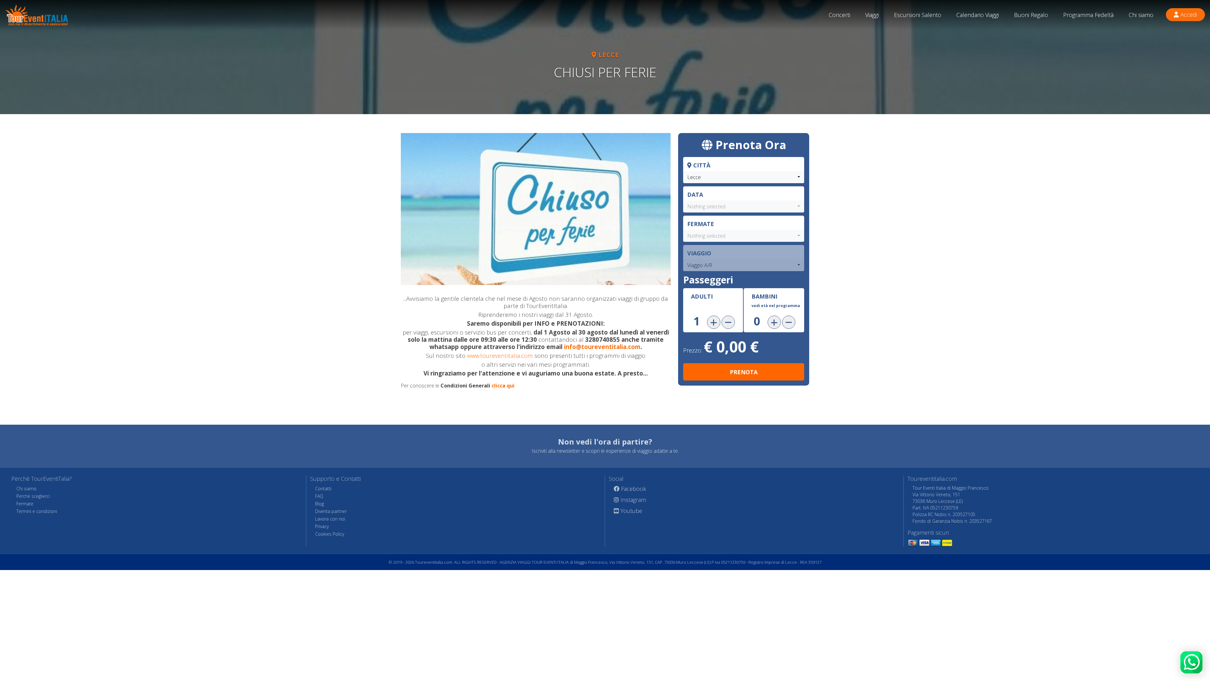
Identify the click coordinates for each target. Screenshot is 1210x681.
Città (701, 165)
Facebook (632, 488)
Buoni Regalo (1031, 15)
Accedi (1188, 14)
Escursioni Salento (917, 15)
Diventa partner (331, 511)
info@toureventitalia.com (602, 347)
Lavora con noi (330, 519)
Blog (319, 504)
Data (695, 194)
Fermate (700, 224)
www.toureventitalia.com (500, 355)
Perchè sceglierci (33, 496)
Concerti (839, 15)
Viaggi (872, 15)
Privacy (322, 526)
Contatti (323, 489)
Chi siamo (1141, 15)
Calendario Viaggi (977, 15)
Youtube (630, 511)
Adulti (702, 296)
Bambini (776, 300)
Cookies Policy (329, 534)
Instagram (632, 499)
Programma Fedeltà (1088, 15)
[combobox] (743, 177)
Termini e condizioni (36, 511)
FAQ (319, 496)
